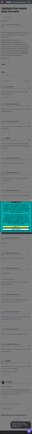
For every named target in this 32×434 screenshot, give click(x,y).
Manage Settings (16, 229)
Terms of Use (19, 220)
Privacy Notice (7, 220)
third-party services (13, 221)
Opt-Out (22, 223)
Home (8, 2)
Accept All (16, 227)
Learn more (19, 212)
